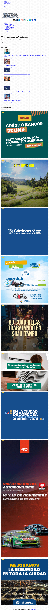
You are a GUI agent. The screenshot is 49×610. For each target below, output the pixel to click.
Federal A (5, 4)
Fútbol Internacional (7, 6)
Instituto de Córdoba (10, 27)
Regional (6, 33)
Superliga (5, 1)
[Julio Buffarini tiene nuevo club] (7, 63)
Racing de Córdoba (9, 28)
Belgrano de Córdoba (10, 26)
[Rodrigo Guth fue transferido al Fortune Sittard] (7, 98)
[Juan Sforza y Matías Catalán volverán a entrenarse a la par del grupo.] (7, 72)
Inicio (5, 23)
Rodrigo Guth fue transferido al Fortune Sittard (12, 100)
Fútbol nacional (7, 30)
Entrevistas (6, 29)
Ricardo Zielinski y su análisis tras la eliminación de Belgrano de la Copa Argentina (19, 82)
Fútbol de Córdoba (8, 24)
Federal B (5, 5)
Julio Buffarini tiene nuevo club (10, 65)
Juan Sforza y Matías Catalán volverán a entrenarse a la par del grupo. (17, 74)
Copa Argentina (7, 3)
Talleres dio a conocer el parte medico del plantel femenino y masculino (17, 91)
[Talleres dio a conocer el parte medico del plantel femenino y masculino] (7, 89)
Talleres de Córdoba (10, 25)
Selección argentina (8, 31)
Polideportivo (7, 32)
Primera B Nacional (7, 2)
